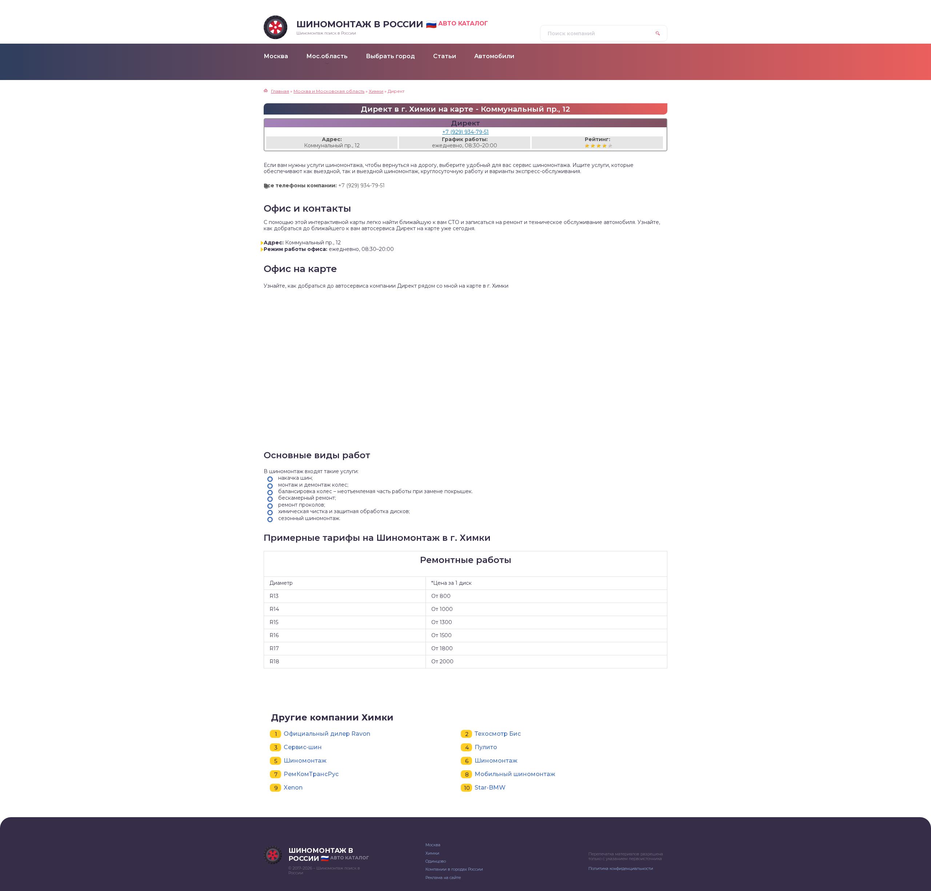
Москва (432, 844)
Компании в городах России (454, 869)
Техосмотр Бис (498, 733)
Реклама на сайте (443, 877)
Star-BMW (490, 787)
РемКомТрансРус (311, 774)
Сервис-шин (303, 747)
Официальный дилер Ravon (327, 733)
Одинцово (435, 861)
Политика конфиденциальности (620, 868)
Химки (432, 853)
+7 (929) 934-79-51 (465, 132)
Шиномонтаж (305, 760)
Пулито (486, 747)
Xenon (293, 787)
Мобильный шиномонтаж (515, 774)
